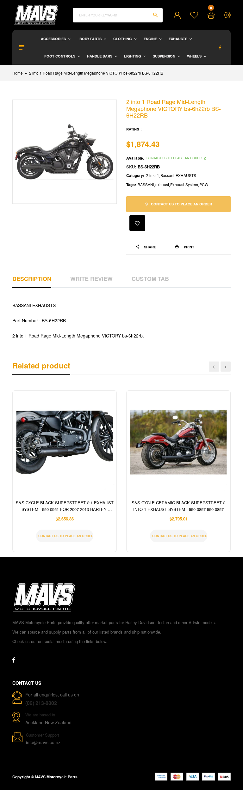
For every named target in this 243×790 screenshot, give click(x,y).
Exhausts (178, 38)
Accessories (54, 38)
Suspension (164, 56)
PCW (203, 184)
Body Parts (91, 38)
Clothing (123, 38)
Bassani (167, 175)
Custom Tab (150, 279)
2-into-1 (152, 175)
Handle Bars (100, 56)
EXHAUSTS (186, 175)
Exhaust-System (184, 184)
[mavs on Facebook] (220, 47)
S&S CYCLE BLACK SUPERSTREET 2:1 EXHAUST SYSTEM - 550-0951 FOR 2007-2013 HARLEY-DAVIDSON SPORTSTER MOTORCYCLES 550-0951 (65, 509)
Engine (151, 38)
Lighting (133, 56)
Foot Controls (60, 56)
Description (31, 279)
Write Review (91, 279)
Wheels (194, 56)
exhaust (162, 184)
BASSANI (146, 184)
